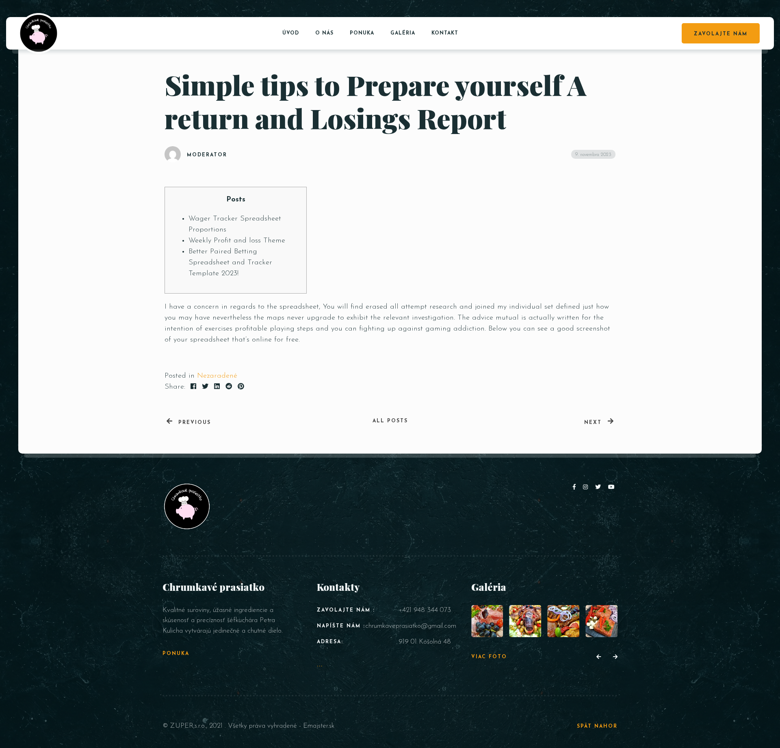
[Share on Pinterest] (241, 387)
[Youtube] (611, 487)
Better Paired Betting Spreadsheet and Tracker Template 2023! (230, 262)
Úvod (290, 33)
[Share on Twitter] (205, 387)
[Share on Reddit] (228, 387)
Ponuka (362, 33)
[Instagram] (587, 487)
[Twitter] (599, 487)
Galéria (402, 33)
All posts (390, 421)
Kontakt (444, 33)
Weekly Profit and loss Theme (236, 240)
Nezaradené (217, 376)
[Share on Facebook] (193, 387)
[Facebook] (576, 487)
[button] (598, 657)
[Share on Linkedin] (217, 387)
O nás (324, 33)
